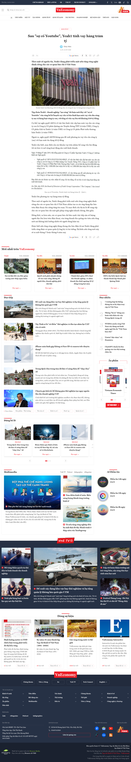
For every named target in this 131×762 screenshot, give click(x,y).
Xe (61, 2)
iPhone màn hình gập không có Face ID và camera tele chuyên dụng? (62, 348)
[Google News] (127, 2)
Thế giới (106, 17)
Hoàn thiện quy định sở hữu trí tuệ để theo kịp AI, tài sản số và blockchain (46, 447)
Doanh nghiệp (82, 17)
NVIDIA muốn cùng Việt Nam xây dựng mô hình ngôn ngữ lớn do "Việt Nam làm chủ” (116, 328)
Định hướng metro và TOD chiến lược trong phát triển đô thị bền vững (15, 643)
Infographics (78, 472)
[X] (111, 2)
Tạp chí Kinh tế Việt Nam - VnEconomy (115, 753)
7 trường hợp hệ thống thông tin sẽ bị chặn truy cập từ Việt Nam (115, 304)
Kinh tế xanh (58, 17)
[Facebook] (107, 2)
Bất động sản (95, 17)
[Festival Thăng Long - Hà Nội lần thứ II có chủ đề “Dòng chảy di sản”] (114, 587)
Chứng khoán (38, 2)
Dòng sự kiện (65, 616)
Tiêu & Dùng (51, 2)
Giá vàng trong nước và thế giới (81, 641)
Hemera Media (35, 751)
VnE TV (68, 2)
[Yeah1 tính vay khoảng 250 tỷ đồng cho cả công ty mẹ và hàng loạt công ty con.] (65, 69)
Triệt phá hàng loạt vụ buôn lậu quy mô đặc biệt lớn (15, 599)
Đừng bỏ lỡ (10, 420)
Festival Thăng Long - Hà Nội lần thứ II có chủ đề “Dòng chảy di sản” (114, 601)
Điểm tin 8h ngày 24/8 (117, 508)
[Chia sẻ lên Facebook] (82, 55)
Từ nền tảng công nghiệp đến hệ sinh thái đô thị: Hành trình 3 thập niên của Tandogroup (77, 528)
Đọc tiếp (8, 298)
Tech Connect (79, 2)
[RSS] (111, 735)
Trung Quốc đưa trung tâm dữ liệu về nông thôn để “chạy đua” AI (62, 370)
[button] (65, 460)
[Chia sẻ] (97, 55)
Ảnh (3, 716)
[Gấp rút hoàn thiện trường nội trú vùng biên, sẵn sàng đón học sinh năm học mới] (114, 556)
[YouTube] (119, 2)
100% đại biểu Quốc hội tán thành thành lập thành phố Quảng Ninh (114, 278)
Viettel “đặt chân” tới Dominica (113, 339)
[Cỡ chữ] (37, 55)
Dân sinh (114, 17)
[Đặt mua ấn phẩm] (123, 10)
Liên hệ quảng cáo (69, 735)
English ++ (93, 2)
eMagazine (88, 472)
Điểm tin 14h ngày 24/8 (118, 480)
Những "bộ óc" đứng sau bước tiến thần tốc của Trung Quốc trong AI (115, 315)
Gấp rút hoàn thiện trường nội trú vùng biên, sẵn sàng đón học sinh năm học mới (114, 571)
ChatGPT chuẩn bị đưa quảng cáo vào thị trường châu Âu (115, 349)
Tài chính (36, 17)
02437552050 (56, 730)
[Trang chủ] (11, 17)
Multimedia (10, 472)
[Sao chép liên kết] (94, 55)
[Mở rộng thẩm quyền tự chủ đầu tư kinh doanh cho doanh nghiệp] (16, 556)
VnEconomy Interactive (112, 640)
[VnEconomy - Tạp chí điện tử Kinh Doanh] (65, 675)
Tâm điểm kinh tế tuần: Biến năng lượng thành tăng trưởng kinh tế (77, 498)
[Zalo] (115, 2)
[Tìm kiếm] (8, 10)
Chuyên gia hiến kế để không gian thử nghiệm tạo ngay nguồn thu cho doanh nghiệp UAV (62, 392)
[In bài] (33, 55)
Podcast (70, 472)
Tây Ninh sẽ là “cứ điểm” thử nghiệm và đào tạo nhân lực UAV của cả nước (62, 325)
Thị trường (69, 17)
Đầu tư (27, 17)
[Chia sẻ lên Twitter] (86, 55)
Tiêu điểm (18, 17)
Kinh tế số (46, 17)
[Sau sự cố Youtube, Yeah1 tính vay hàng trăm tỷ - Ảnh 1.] (65, 152)
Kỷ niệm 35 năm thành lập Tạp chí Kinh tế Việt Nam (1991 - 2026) (48, 643)
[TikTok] (123, 2)
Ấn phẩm (113, 361)
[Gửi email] (90, 55)
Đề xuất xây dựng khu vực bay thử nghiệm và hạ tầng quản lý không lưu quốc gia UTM (61, 303)
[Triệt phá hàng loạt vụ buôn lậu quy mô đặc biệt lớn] (16, 587)
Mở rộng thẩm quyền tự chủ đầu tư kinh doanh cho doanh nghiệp (15, 571)
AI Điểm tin (113, 472)
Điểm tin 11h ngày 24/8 (118, 494)
